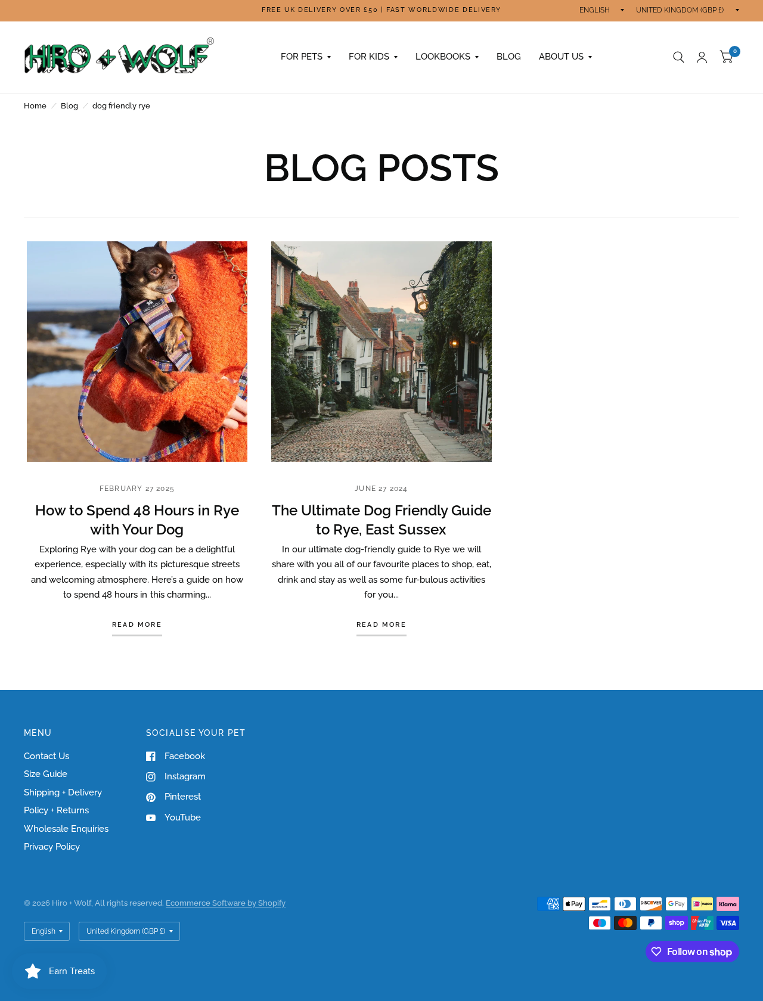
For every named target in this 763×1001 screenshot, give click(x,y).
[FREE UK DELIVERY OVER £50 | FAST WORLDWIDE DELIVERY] (381, 10)
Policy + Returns (56, 810)
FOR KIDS (369, 56)
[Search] (678, 57)
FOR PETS (301, 56)
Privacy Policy (52, 846)
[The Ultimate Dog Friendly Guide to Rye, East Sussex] (381, 351)
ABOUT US (561, 56)
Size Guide (45, 774)
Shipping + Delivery (63, 792)
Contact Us (46, 756)
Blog (69, 105)
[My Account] (702, 57)
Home (35, 105)
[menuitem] (306, 57)
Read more (137, 625)
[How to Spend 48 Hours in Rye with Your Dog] (137, 351)
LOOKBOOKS (442, 56)
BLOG (509, 56)
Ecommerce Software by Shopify (226, 903)
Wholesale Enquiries (66, 828)
